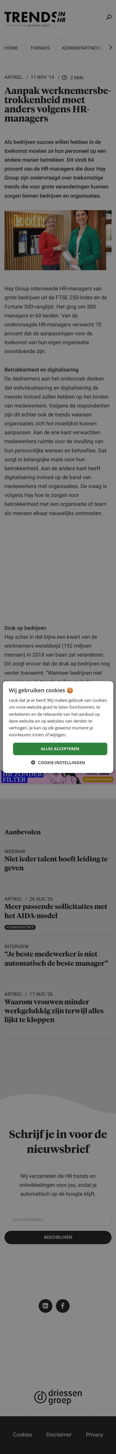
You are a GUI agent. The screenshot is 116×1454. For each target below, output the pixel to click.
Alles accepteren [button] (60, 748)
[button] (58, 762)
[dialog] (58, 727)
